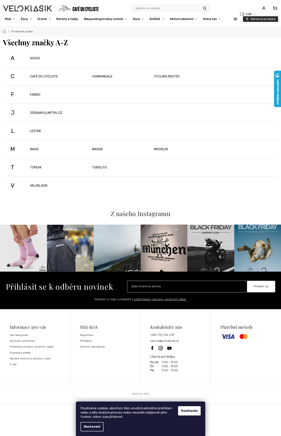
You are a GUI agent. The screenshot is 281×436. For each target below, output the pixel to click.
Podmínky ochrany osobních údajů (31, 346)
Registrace (87, 334)
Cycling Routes (167, 76)
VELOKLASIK (39, 185)
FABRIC (35, 94)
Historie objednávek (92, 346)
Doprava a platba (20, 352)
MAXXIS (97, 149)
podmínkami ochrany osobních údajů (160, 299)
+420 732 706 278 (162, 335)
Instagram (161, 348)
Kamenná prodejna (263, 19)
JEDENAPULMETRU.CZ (46, 113)
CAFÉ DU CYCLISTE (44, 76)
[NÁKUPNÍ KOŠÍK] (274, 8)
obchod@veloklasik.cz (164, 341)
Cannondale (102, 76)
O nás (13, 364)
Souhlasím (189, 411)
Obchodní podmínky (22, 340)
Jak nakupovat (19, 334)
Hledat (204, 8)
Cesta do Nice (140, 393)
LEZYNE (35, 131)
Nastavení (92, 426)
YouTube (169, 348)
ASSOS (35, 58)
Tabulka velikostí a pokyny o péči (30, 358)
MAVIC (34, 149)
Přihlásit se (261, 286)
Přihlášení (86, 340)
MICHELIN (161, 149)
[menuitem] (10, 19)
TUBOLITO (99, 167)
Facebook (152, 348)
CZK (249, 14)
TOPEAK (36, 167)
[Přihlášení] (263, 8)
